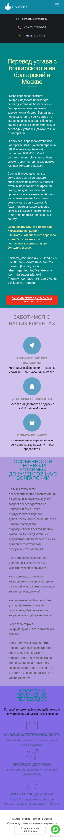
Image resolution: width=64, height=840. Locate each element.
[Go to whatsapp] (55, 829)
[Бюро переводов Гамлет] (16, 9)
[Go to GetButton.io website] (55, 836)
